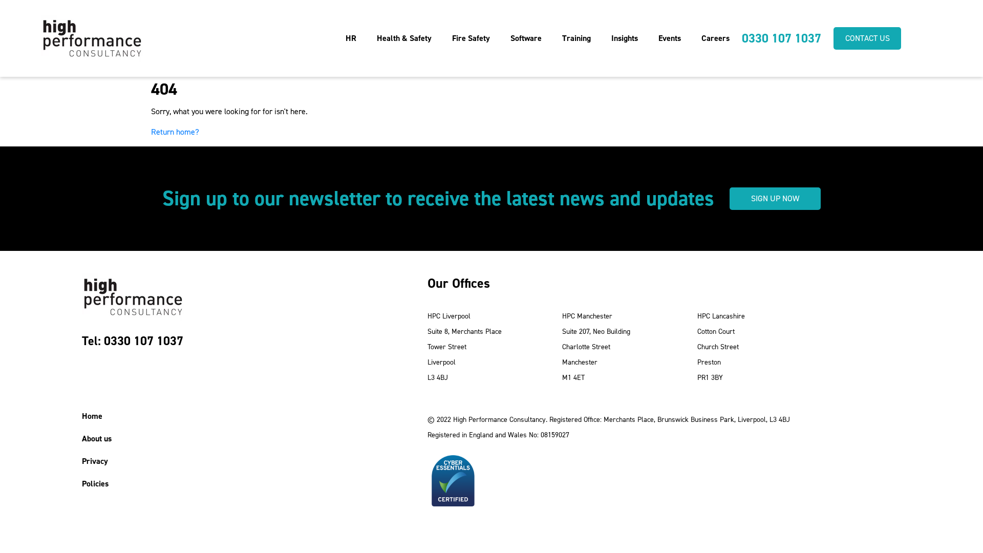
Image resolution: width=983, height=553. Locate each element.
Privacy (95, 461)
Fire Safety (471, 38)
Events (669, 38)
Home (92, 416)
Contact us (867, 38)
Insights (624, 38)
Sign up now (775, 198)
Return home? (175, 131)
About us (97, 438)
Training (576, 38)
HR (351, 38)
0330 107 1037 (781, 38)
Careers (715, 38)
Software (526, 38)
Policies (95, 483)
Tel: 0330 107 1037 (132, 341)
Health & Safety (404, 38)
